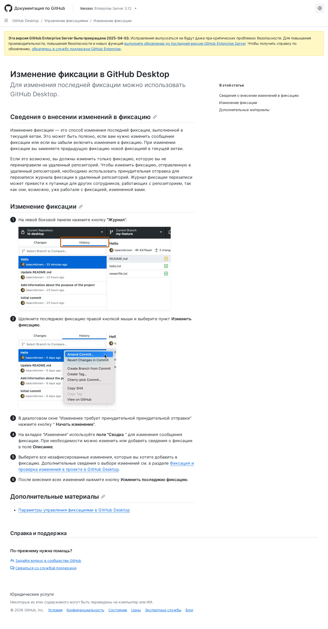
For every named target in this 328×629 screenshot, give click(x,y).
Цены (136, 610)
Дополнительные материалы (54, 496)
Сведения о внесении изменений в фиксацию (80, 117)
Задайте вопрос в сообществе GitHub (48, 560)
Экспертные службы (163, 610)
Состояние (117, 610)
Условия (55, 610)
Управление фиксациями (66, 20)
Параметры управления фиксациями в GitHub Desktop (74, 510)
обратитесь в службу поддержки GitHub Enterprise (76, 49)
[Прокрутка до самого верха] (317, 618)
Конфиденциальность (85, 610)
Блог (189, 610)
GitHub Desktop (25, 20)
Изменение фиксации (112, 20)
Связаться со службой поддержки (45, 568)
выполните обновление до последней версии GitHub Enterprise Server (184, 43)
